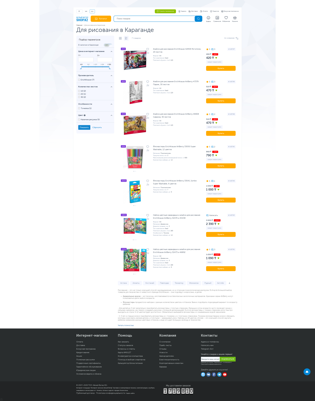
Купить (221, 68)
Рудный (208, 283)
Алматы (136, 283)
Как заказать (123, 342)
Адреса (183, 11)
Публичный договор (85, 393)
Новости (163, 353)
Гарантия (216, 11)
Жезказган (194, 283)
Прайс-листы (165, 345)
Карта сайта (130, 393)
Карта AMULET (124, 353)
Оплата (205, 11)
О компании (164, 342)
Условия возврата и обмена (88, 374)
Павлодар (164, 283)
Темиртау (179, 283)
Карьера (163, 367)
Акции (79, 356)
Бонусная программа (231, 11)
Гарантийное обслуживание (89, 367)
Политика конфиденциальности (110, 393)
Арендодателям (166, 356)
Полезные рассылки (85, 360)
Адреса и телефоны (210, 342)
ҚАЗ (86, 11)
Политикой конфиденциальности (211, 364)
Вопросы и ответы (126, 349)
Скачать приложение (166, 11)
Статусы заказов (125, 345)
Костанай (149, 283)
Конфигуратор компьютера (130, 356)
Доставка (194, 11)
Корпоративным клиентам (171, 363)
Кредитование (82, 353)
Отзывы (162, 349)
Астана (123, 283)
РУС (92, 11)
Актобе (220, 283)
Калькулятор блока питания (130, 363)
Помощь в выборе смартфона (131, 360)
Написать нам (207, 345)
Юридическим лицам (86, 370)
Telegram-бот (207, 349)
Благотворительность (169, 360)
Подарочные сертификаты (88, 363)
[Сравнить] (147, 52)
